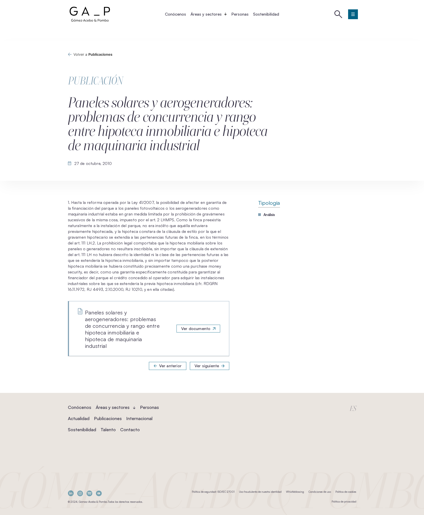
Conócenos (175, 14)
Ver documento (195, 328)
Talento (108, 429)
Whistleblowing (295, 491)
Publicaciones (108, 418)
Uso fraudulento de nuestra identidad (260, 491)
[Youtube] (99, 493)
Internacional (139, 418)
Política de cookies (345, 491)
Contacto (130, 429)
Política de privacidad (344, 501)
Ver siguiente (207, 365)
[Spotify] (89, 493)
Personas (240, 14)
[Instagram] (80, 493)
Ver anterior (170, 365)
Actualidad (78, 418)
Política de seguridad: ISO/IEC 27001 (213, 491)
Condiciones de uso (319, 491)
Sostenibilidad (266, 14)
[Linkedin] (71, 493)
